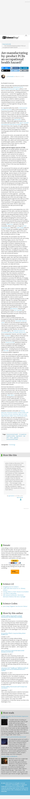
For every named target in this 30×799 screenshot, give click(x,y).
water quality (20, 227)
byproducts (19, 436)
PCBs (11, 437)
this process (9, 224)
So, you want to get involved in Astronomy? (13, 737)
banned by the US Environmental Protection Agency (12, 88)
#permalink (20, 497)
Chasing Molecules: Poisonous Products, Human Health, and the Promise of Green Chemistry (14, 412)
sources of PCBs (10, 342)
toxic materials (18, 310)
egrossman (11, 496)
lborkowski (11, 76)
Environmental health (12, 434)
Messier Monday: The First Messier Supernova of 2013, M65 (14, 717)
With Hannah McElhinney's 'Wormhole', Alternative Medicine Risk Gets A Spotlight (14, 595)
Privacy (3, 785)
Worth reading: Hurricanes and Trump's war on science (14, 687)
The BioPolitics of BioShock (9, 756)
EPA (7, 437)
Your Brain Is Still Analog (9, 593)
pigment (16, 437)
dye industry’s (14, 308)
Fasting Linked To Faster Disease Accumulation (16, 592)
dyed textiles (17, 119)
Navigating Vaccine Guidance (10, 587)
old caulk (6, 350)
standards (7, 335)
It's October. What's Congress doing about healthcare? (13, 634)
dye (24, 436)
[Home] (10, 38)
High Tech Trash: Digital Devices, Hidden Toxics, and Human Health (14, 415)
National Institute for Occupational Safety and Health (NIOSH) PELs (13, 331)
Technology (12, 444)
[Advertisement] (15, 18)
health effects (10, 395)
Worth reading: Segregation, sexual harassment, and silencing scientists (11, 616)
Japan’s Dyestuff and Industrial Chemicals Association (14, 123)
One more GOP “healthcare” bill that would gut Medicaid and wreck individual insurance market (14, 669)
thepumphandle (6, 44)
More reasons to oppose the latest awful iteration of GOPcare (12, 651)
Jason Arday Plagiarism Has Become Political (15, 606)
